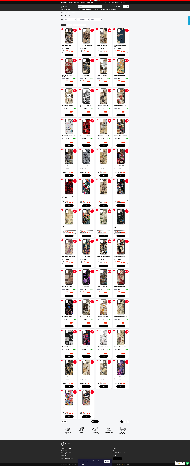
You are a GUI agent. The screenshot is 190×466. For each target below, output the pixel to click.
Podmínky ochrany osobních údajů (74, 2)
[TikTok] (115, 455)
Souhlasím (107, 461)
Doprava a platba (83, 2)
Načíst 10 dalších (95, 421)
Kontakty (117, 458)
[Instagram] (113, 455)
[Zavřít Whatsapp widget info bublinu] (175, 461)
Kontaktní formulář (90, 2)
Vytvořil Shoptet (119, 464)
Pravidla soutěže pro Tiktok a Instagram (67, 458)
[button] (187, 463)
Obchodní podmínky (64, 2)
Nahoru (65, 421)
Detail (69, 115)
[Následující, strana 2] (125, 421)
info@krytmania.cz (117, 450)
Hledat (101, 6)
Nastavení (82, 464)
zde (101, 461)
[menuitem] (66, 9)
